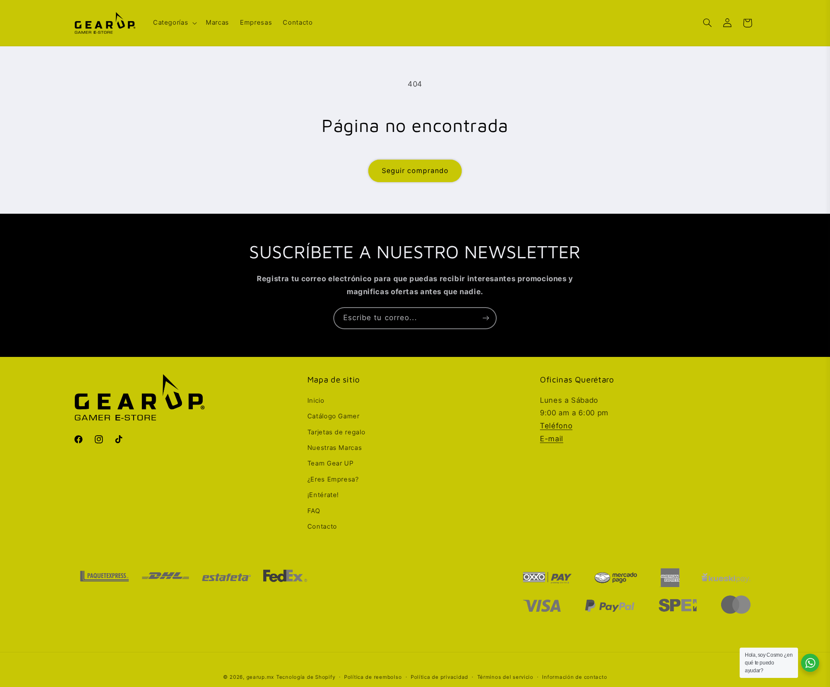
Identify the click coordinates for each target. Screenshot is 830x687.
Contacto (322, 526)
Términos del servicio (505, 677)
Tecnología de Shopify (305, 677)
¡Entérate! (323, 495)
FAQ (313, 511)
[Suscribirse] (486, 318)
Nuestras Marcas (334, 448)
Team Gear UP (330, 463)
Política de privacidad (439, 677)
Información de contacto (574, 677)
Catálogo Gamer (333, 416)
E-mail (551, 438)
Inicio (316, 400)
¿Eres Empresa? (333, 479)
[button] (173, 22)
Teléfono (556, 425)
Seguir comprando (415, 171)
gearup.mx (260, 677)
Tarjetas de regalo (336, 432)
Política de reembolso (373, 677)
